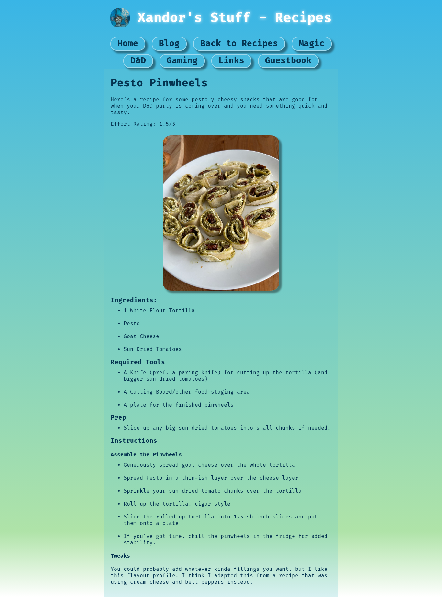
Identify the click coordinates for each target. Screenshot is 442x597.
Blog (169, 43)
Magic (312, 43)
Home (127, 43)
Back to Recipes (239, 43)
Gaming (182, 61)
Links (231, 61)
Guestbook (288, 61)
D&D (138, 61)
